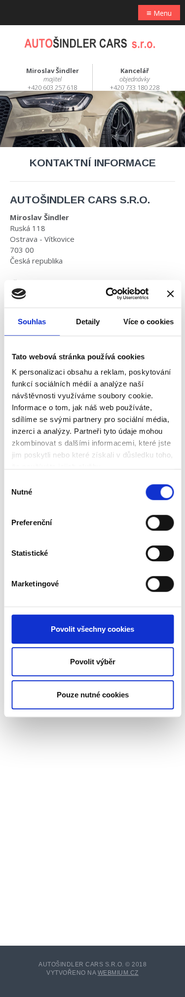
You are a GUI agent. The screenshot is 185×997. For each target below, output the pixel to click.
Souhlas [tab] (32, 321)
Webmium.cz (118, 972)
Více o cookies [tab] (148, 321)
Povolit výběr (92, 661)
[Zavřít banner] (170, 293)
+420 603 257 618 (52, 87)
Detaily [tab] (88, 321)
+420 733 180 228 (134, 87)
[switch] (160, 523)
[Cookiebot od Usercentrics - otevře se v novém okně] (110, 293)
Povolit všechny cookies (92, 629)
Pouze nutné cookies (93, 694)
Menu (159, 12)
